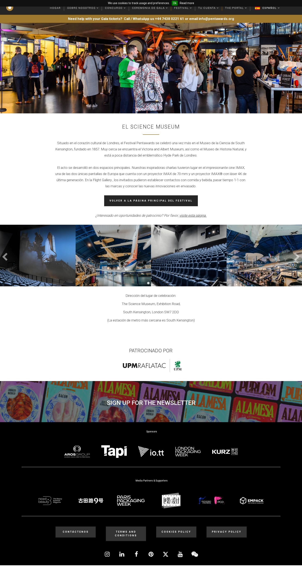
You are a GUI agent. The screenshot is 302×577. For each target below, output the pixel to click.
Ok (174, 3)
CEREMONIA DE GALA (149, 7)
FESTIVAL (182, 7)
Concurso (114, 7)
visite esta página (192, 215)
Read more (187, 3)
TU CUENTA (207, 7)
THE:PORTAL (235, 7)
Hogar (55, 7)
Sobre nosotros (82, 7)
